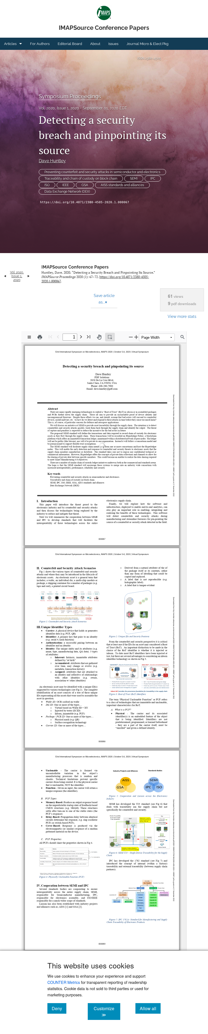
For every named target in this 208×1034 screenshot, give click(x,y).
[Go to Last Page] (88, 336)
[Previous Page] (58, 336)
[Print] (40, 337)
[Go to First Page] (50, 336)
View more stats (182, 316)
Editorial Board (70, 44)
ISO (47, 185)
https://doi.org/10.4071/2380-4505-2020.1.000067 (84, 202)
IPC (152, 178)
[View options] (29, 337)
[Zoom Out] (131, 337)
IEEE (65, 185)
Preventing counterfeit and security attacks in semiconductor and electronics (102, 172)
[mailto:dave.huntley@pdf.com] (105, 387)
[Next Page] (81, 336)
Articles (10, 44)
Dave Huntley (52, 160)
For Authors (40, 44)
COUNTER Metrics (63, 982)
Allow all (150, 1008)
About (95, 44)
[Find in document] (182, 337)
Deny (59, 1008)
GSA (85, 185)
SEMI (134, 178)
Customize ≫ (107, 1011)
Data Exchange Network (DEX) (67, 191)
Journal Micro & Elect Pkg (147, 44)
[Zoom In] (136, 337)
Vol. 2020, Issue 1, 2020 (59, 108)
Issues (113, 44)
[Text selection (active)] (110, 337)
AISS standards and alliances (122, 185)
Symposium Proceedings (70, 96)
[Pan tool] (99, 337)
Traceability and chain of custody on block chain (80, 178)
